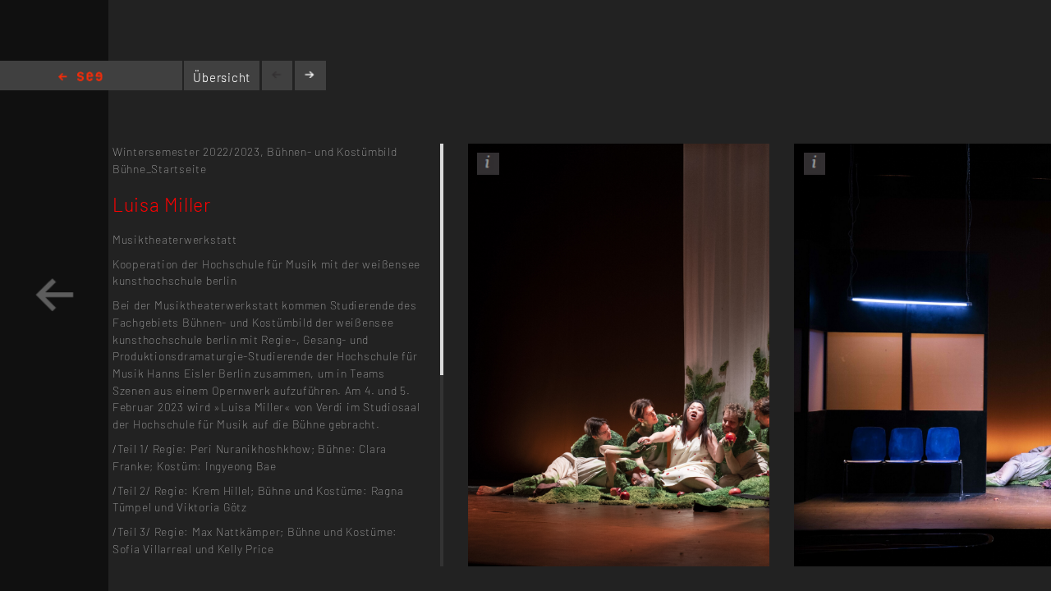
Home (80, 77)
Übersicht (221, 77)
